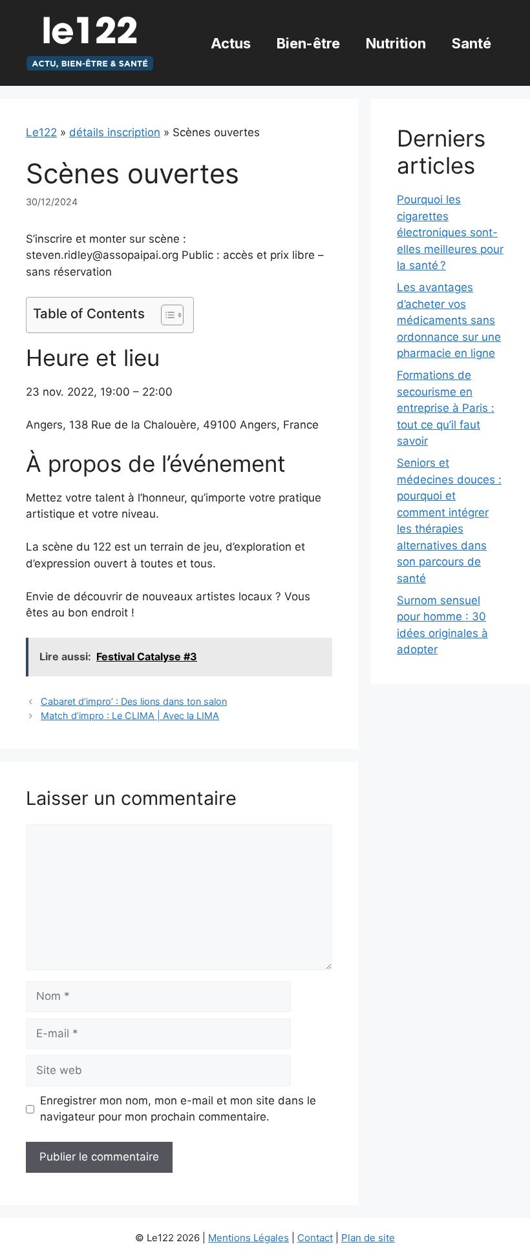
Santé (471, 43)
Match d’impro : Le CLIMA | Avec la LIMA (130, 715)
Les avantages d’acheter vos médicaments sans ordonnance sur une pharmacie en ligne (449, 320)
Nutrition (396, 43)
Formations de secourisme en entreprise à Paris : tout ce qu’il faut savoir (445, 408)
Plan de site (368, 1238)
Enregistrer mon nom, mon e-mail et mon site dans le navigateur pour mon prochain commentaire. (178, 1109)
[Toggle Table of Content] (165, 315)
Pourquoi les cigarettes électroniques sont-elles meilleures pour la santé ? (450, 232)
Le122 (41, 132)
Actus (231, 43)
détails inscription (114, 132)
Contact (315, 1238)
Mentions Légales (248, 1238)
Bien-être (308, 43)
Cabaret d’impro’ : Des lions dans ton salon (134, 701)
